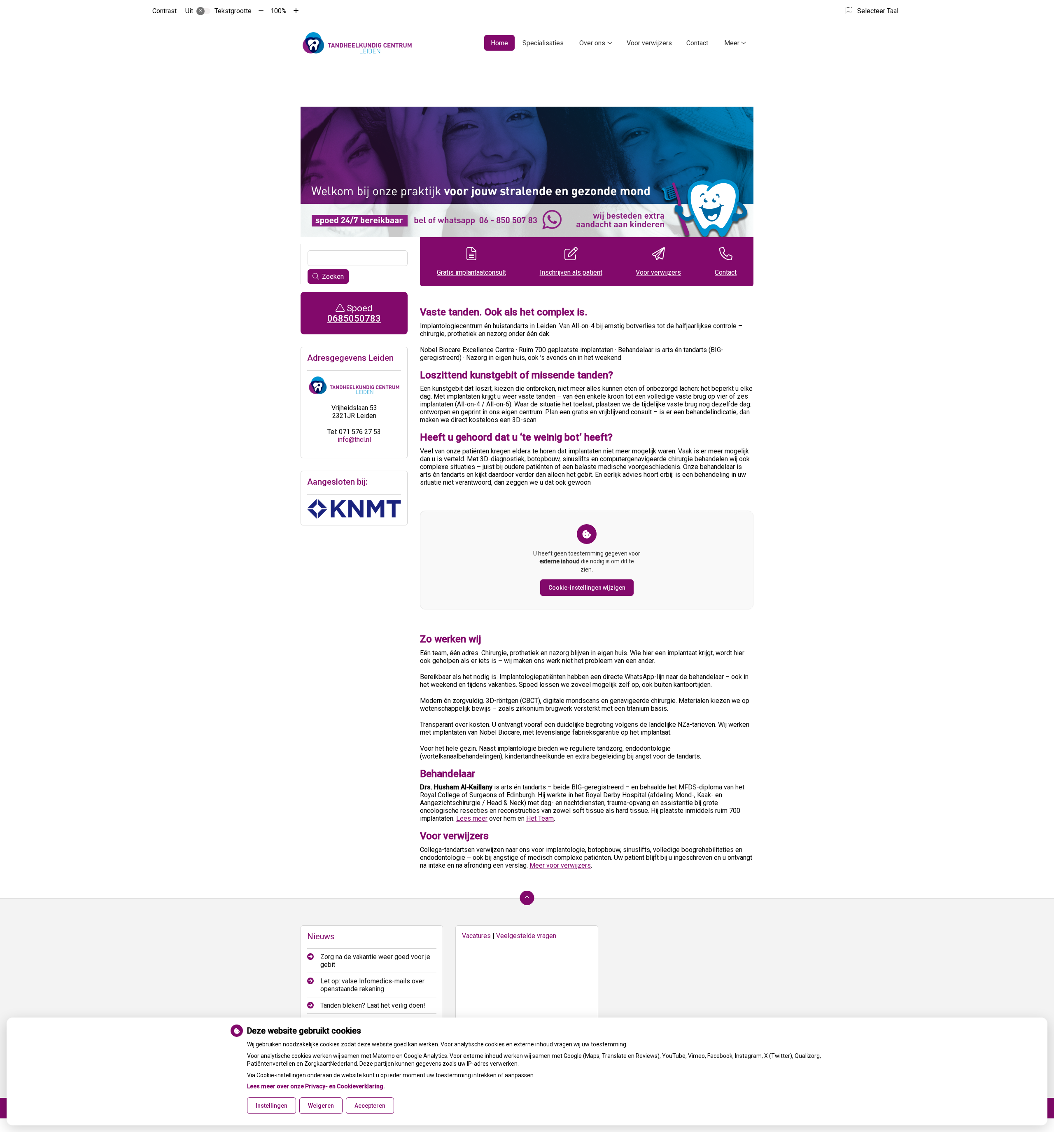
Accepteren (369, 1105)
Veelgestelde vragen (526, 936)
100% (278, 11)
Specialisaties (543, 43)
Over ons (592, 43)
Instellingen (271, 1105)
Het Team (540, 818)
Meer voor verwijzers (560, 865)
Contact (697, 43)
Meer (731, 43)
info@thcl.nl (354, 439)
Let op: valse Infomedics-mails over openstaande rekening (372, 985)
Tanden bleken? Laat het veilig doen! (372, 1005)
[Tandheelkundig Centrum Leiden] (357, 43)
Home (499, 43)
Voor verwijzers (649, 43)
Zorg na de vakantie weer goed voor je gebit (375, 961)
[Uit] (203, 11)
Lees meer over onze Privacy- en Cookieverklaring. (316, 1086)
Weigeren (321, 1105)
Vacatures (476, 936)
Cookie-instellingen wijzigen (586, 587)
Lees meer (471, 818)
